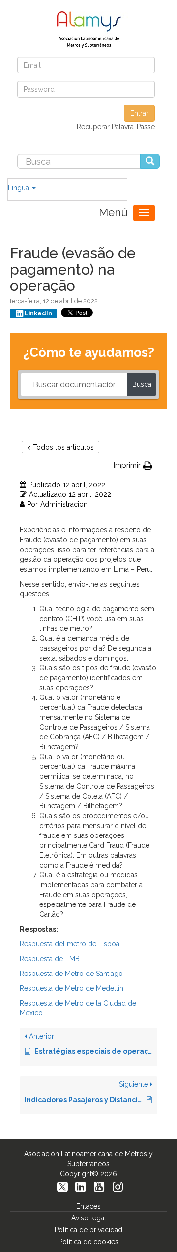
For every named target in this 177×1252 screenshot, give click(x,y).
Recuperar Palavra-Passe (116, 127)
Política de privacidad (88, 1230)
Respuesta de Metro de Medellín (71, 988)
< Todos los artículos (60, 447)
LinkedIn (38, 313)
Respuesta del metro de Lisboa (69, 944)
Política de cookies (88, 1242)
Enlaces (88, 1206)
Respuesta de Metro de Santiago (71, 973)
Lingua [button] (19, 188)
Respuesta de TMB (50, 959)
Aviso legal (88, 1218)
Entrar (139, 113)
